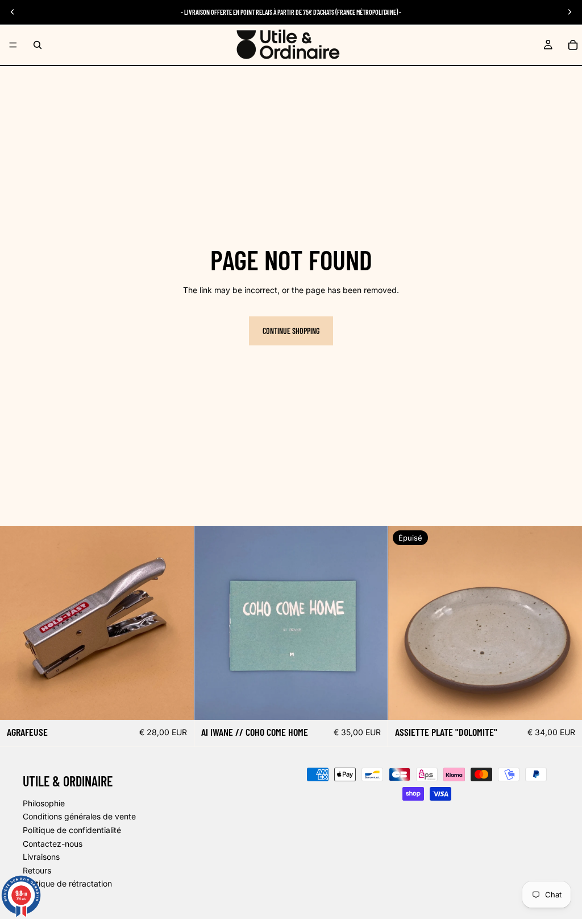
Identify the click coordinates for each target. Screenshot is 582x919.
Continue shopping (291, 331)
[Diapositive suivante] (177, 622)
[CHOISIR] (176, 702)
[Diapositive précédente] (17, 622)
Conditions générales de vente (79, 817)
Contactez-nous (52, 843)
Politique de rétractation (67, 884)
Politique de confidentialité (72, 830)
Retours (37, 870)
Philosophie (44, 803)
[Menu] (13, 45)
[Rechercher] (37, 44)
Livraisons (41, 857)
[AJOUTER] (370, 702)
